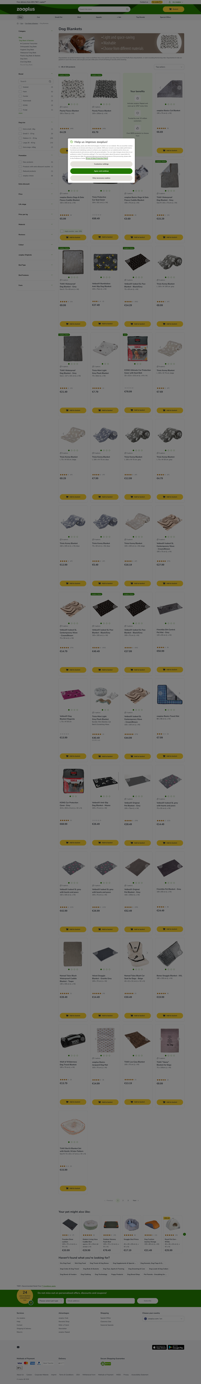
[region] (101, 160)
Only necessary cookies (101, 178)
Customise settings (101, 164)
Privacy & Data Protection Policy (97, 158)
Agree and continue (101, 171)
